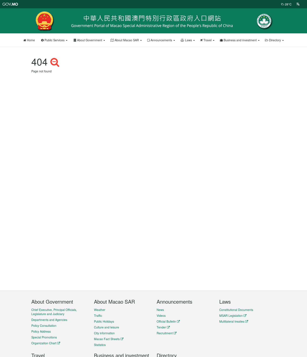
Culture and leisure (106, 327)
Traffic (98, 315)
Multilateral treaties (231, 321)
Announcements (161, 40)
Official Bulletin (166, 321)
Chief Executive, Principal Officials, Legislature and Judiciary (54, 312)
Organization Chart (43, 343)
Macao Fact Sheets (107, 339)
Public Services (54, 40)
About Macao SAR (127, 40)
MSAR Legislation (231, 315)
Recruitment (165, 333)
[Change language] (298, 4)
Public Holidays (104, 321)
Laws (188, 40)
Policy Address (41, 331)
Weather (99, 310)
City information (104, 333)
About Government (89, 40)
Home (30, 40)
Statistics (100, 345)
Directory (275, 40)
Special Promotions (44, 337)
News (160, 310)
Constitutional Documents (236, 310)
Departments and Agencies (49, 320)
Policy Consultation (43, 325)
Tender (161, 327)
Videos (161, 315)
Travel (207, 40)
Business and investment (240, 40)
